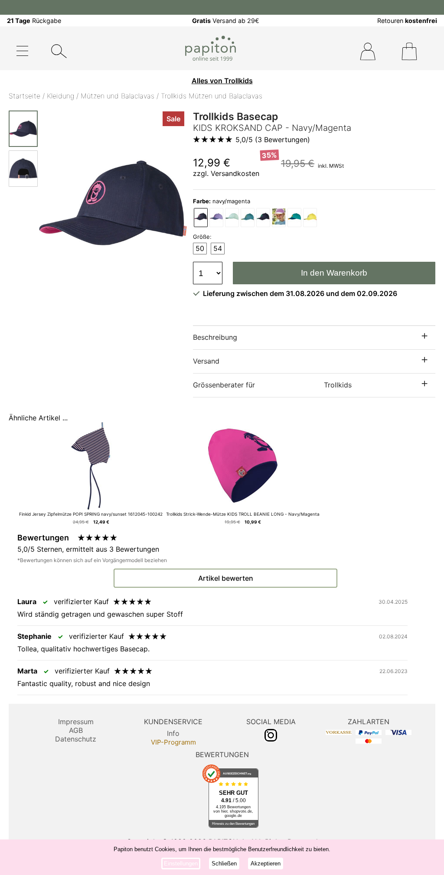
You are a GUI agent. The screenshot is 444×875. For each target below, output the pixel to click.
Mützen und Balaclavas (117, 95)
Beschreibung (215, 337)
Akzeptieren (266, 863)
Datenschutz (75, 739)
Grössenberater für (272, 385)
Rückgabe (34, 20)
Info (173, 733)
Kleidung (60, 95)
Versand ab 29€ (225, 20)
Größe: (202, 236)
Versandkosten (235, 173)
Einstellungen (181, 863)
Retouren (407, 20)
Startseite (24, 95)
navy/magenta (221, 201)
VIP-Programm (173, 742)
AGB (76, 730)
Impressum (76, 721)
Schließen (224, 863)
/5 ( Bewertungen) (272, 139)
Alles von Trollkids (222, 80)
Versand (206, 361)
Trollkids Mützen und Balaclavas (211, 95)
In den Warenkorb (334, 272)
